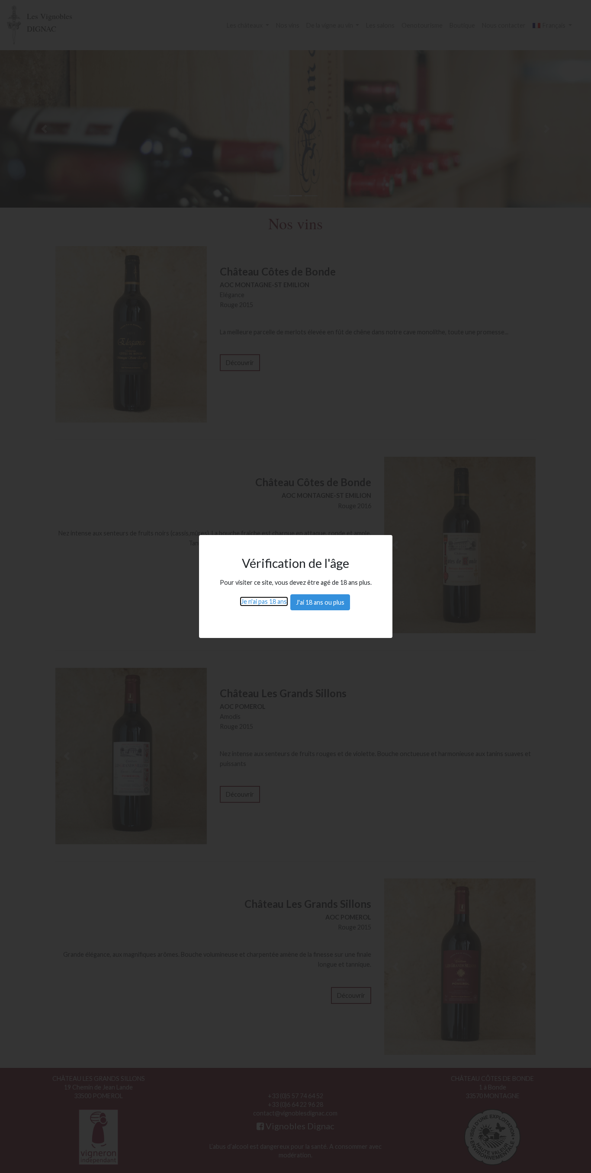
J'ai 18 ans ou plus (320, 602)
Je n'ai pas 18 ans (264, 601)
